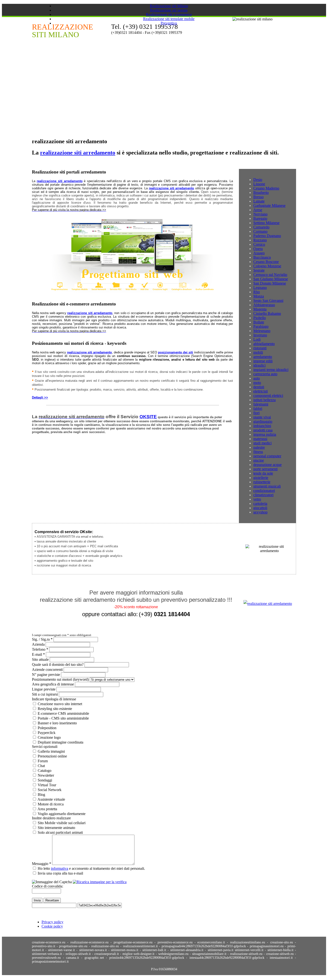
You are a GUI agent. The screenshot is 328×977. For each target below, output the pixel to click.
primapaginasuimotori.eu (267, 946)
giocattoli (260, 508)
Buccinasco (262, 257)
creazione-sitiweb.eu (280, 954)
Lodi (257, 339)
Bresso (258, 197)
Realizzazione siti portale (169, 10)
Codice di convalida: (47, 886)
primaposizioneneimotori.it (50, 961)
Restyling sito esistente (55, 709)
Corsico (259, 244)
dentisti (258, 387)
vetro (257, 499)
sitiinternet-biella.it (281, 950)
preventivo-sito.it (43, 946)
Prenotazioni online (52, 756)
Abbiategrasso (264, 305)
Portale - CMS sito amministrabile (63, 718)
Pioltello (259, 318)
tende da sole (263, 473)
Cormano (260, 231)
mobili (258, 352)
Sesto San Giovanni (268, 300)
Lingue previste (43, 689)
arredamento (262, 357)
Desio (257, 180)
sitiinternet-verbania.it (47, 954)
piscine (258, 460)
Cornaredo (261, 227)
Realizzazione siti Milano (169, 6)
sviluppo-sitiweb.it (79, 954)
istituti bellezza (264, 400)
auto (256, 378)
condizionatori (264, 490)
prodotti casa (263, 430)
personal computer (267, 456)
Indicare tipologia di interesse (54, 699)
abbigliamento (264, 344)
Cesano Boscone (266, 262)
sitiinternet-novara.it (93, 950)
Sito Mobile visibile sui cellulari (61, 823)
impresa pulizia (264, 434)
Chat (41, 766)
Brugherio (261, 193)
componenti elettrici (268, 395)
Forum (43, 761)
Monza (258, 296)
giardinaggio (262, 421)
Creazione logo (49, 737)
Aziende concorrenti (47, 669)
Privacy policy (52, 922)
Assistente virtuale (51, 799)
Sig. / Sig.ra (42, 639)
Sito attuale (40, 659)
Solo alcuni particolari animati (60, 832)
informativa (59, 868)
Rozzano (260, 240)
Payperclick (46, 733)
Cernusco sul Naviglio (270, 275)
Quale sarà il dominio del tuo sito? (58, 664)
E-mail (38, 654)
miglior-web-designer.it (139, 954)
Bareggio (260, 218)
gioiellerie (260, 478)
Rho (256, 292)
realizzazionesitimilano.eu (247, 942)
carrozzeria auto (265, 374)
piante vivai (262, 417)
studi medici (262, 443)
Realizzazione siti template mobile (168, 19)
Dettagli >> (40, 397)
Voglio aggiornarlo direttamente (61, 814)
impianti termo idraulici (270, 370)
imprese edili (263, 361)
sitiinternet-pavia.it (221, 950)
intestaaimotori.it (282, 957)
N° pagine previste (46, 675)
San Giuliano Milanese (270, 279)
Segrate (259, 270)
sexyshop (260, 512)
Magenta (260, 309)
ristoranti (260, 348)
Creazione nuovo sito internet (60, 704)
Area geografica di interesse (53, 684)
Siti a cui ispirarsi (45, 694)
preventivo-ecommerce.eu (175, 942)
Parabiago (260, 326)
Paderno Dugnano (267, 236)
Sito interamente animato (56, 828)
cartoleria (260, 503)
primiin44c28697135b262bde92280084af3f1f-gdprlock (147, 957)
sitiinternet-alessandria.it (187, 950)
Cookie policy (52, 926)
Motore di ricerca (51, 804)
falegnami (260, 404)
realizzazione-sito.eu (105, 946)
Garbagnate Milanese (269, 205)
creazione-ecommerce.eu (48, 942)
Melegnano (261, 331)
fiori (256, 413)
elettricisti (260, 391)
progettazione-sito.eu (73, 946)
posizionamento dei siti (175, 352)
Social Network (49, 790)
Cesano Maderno (266, 188)
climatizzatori (263, 495)
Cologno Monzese (267, 266)
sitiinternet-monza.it (125, 950)
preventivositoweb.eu (47, 957)
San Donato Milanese (269, 283)
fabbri (257, 408)
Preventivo (169, 23)
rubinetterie (261, 482)
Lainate (259, 201)
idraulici (259, 365)
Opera (258, 249)
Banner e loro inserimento (57, 723)
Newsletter (46, 775)
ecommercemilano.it (211, 942)
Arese (257, 210)
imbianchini (262, 426)
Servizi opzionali (44, 747)
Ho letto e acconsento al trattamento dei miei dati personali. (91, 868)
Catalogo (44, 770)
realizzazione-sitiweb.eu (246, 954)
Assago (259, 253)
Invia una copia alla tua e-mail (60, 873)
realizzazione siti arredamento (77, 152)
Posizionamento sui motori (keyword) (60, 679)
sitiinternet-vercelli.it (250, 950)
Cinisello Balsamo (267, 313)
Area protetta (47, 809)
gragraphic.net (95, 957)
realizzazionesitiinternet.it (140, 946)
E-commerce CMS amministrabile (63, 713)
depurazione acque (267, 465)
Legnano (260, 288)
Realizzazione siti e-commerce (169, 14)
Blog (41, 794)
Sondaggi (45, 780)
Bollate (258, 322)
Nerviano (260, 214)
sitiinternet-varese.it (62, 950)
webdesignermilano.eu (174, 954)
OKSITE (148, 416)
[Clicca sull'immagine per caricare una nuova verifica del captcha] (100, 882)
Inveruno (260, 335)
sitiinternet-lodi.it (155, 950)
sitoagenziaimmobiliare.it (210, 954)
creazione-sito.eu (281, 942)
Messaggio (41, 864)
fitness (258, 452)
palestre (259, 447)
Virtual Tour (47, 785)
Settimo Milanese (266, 223)
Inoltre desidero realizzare (51, 818)
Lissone (259, 184)
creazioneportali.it (107, 954)
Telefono (40, 649)
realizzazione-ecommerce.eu (89, 942)
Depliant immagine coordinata (60, 742)
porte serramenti (265, 469)
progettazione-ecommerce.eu (133, 942)
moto (257, 383)
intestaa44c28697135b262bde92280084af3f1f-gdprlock (228, 957)
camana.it (73, 957)
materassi (260, 439)
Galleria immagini (51, 751)
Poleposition (47, 728)
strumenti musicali (267, 486)
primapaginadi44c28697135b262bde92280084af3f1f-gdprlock (204, 946)
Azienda (38, 644)
